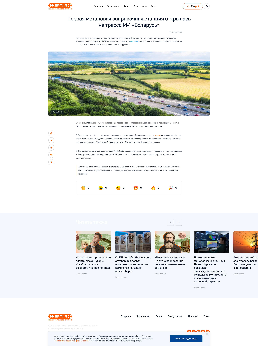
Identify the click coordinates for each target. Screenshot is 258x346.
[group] (93, 261)
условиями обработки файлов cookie (72, 341)
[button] (170, 222)
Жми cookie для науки (186, 339)
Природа (98, 6)
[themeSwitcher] (207, 6)
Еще (153, 6)
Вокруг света (140, 6)
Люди (126, 6)
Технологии (113, 6)
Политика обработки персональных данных (65, 329)
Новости (193, 316)
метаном (134, 41)
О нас (207, 316)
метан (157, 135)
